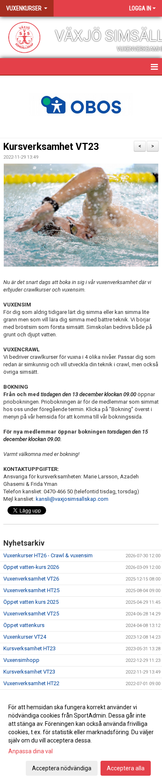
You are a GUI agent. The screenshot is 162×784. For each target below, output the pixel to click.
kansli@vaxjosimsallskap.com (72, 499)
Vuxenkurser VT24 (24, 637)
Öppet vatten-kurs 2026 (31, 567)
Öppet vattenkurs (23, 625)
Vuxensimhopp (21, 660)
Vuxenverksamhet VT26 (31, 579)
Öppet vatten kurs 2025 (31, 602)
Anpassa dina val (30, 751)
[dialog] (81, 737)
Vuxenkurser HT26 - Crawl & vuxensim (48, 555)
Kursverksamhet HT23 (29, 648)
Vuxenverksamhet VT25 (31, 613)
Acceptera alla (126, 768)
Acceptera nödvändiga (61, 768)
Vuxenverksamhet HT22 (31, 683)
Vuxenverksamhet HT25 (31, 590)
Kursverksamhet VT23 (51, 146)
